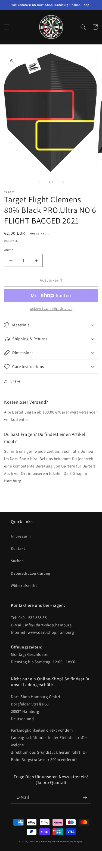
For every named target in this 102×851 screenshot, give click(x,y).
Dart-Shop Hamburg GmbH (44, 841)
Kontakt (18, 548)
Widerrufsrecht (24, 585)
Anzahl (9, 250)
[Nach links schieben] (39, 182)
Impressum (21, 536)
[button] (7, 27)
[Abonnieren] (85, 797)
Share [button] (15, 381)
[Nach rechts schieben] (63, 182)
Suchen (17, 560)
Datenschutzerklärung (30, 573)
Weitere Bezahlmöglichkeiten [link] (51, 308)
